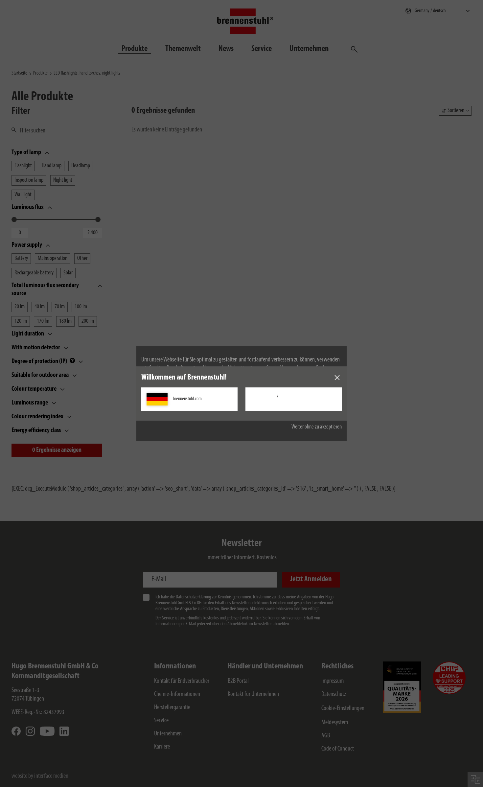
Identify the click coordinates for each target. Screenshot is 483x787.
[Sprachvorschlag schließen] (337, 377)
